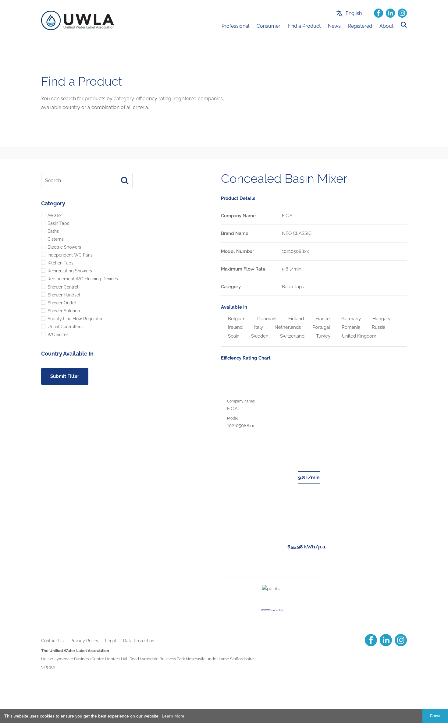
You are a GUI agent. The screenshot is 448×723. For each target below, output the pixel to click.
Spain (233, 336)
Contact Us (52, 640)
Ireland (235, 327)
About (386, 26)
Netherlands (287, 327)
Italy (258, 327)
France (322, 318)
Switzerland (291, 336)
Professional (235, 26)
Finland (295, 318)
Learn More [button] (173, 716)
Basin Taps (293, 286)
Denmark (266, 318)
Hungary (380, 318)
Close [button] (435, 716)
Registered (360, 26)
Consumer (268, 26)
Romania (350, 327)
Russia (378, 327)
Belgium (236, 318)
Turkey (322, 336)
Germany (350, 318)
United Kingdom (358, 336)
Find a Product (304, 26)
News (334, 26)
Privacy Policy (84, 640)
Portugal (320, 327)
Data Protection (138, 640)
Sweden (259, 336)
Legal (110, 640)
